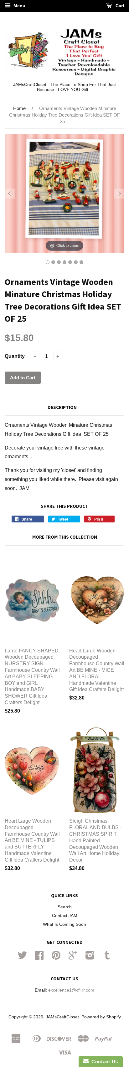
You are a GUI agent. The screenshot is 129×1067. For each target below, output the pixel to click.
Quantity (15, 356)
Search (65, 907)
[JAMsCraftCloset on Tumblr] (107, 957)
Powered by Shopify (101, 1017)
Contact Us (103, 1061)
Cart (119, 5)
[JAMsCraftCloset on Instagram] (90, 957)
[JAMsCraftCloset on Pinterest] (56, 957)
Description (62, 407)
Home (19, 108)
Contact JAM (64, 915)
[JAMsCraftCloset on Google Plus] (73, 957)
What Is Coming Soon (64, 924)
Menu (18, 5)
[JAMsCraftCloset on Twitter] (22, 957)
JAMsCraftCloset (62, 1017)
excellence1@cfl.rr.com (71, 990)
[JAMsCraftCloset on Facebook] (39, 957)
